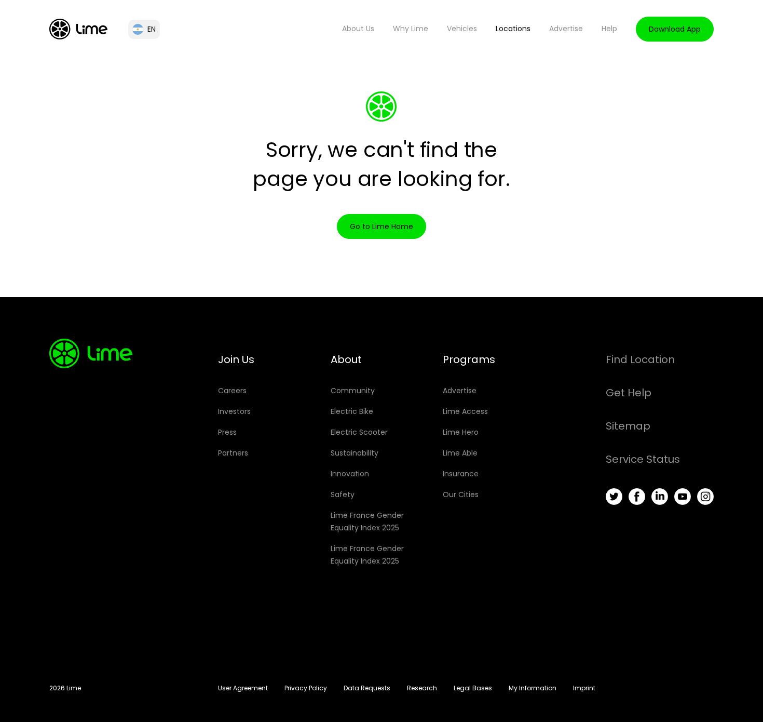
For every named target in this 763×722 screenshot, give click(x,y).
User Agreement (243, 688)
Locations (513, 28)
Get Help (628, 392)
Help (609, 28)
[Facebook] (637, 496)
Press (227, 432)
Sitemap (628, 426)
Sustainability (354, 453)
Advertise (566, 28)
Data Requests (367, 688)
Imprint (584, 688)
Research (422, 688)
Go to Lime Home (381, 226)
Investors (234, 411)
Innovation (350, 474)
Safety (343, 494)
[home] (78, 29)
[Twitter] (614, 496)
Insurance (461, 474)
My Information (532, 688)
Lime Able (460, 453)
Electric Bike (352, 411)
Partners (233, 453)
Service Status (643, 459)
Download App (675, 29)
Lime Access (465, 411)
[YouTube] (682, 496)
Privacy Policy (305, 688)
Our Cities (461, 494)
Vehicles (462, 28)
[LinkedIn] (659, 496)
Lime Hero (461, 432)
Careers (232, 390)
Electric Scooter (359, 432)
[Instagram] (705, 496)
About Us (358, 28)
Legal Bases (473, 688)
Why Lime (410, 28)
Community (353, 390)
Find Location (640, 359)
